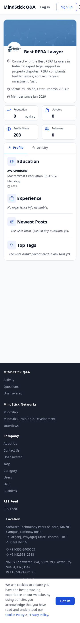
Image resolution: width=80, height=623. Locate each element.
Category (10, 470)
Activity (9, 380)
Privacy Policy (38, 615)
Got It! (65, 601)
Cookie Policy (14, 615)
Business (10, 491)
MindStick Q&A (20, 7)
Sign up (66, 7)
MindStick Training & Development (29, 419)
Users (8, 477)
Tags (7, 464)
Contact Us (12, 450)
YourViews (11, 426)
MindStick (11, 412)
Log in (45, 7)
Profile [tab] (18, 147)
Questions (11, 386)
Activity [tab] (42, 148)
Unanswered (13, 393)
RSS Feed (10, 509)
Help (7, 484)
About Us (10, 443)
